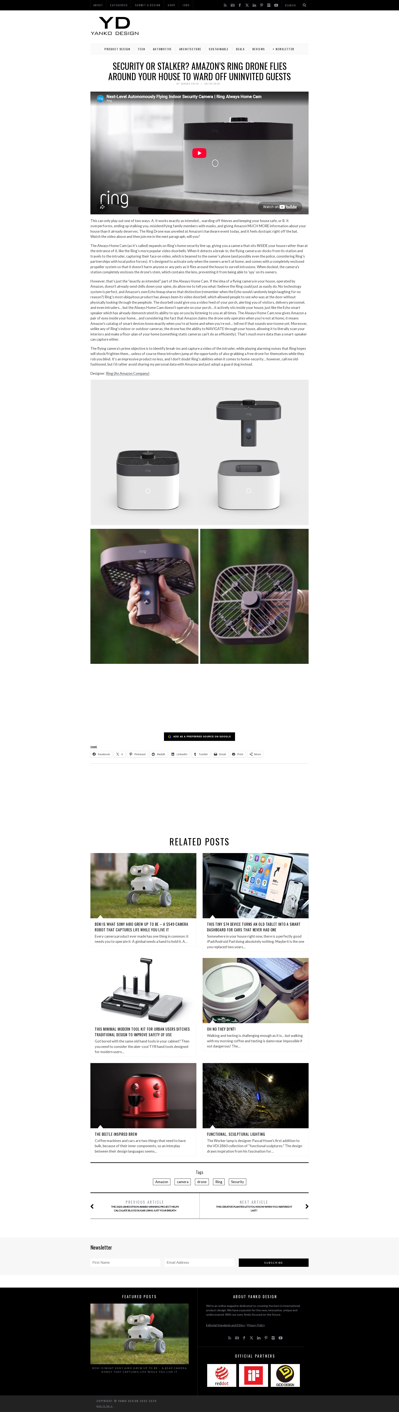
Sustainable (219, 49)
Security (237, 1182)
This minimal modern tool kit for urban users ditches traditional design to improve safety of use (142, 1031)
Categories (119, 5)
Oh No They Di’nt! (221, 1029)
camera (182, 1182)
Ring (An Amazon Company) (127, 373)
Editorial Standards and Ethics (225, 1325)
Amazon (161, 1182)
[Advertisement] (233, 26)
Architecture (190, 49)
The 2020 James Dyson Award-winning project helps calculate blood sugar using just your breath (145, 1205)
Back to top (104, 1406)
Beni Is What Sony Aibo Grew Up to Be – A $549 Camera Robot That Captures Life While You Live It (141, 926)
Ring (218, 1182)
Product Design (117, 49)
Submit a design (148, 5)
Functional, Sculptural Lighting (236, 1134)
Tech (141, 49)
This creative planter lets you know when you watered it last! (254, 1205)
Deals (240, 49)
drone (202, 1182)
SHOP (172, 5)
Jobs (186, 5)
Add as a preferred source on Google (202, 736)
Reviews (258, 49)
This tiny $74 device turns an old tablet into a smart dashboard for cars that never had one (254, 926)
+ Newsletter (283, 49)
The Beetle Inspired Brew (116, 1134)
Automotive (162, 49)
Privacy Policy (256, 1325)
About (98, 5)
